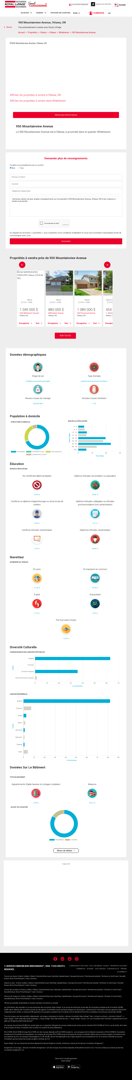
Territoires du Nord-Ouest (110, 976)
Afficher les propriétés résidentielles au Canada (19, 1003)
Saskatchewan (64, 976)
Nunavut (34, 978)
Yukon (27, 978)
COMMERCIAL (81, 969)
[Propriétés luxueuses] (101, 4)
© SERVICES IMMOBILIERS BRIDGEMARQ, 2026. (27, 966)
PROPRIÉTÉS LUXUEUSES (118, 966)
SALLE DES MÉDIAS (96, 966)
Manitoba (55, 976)
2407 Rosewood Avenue (86, 313)
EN (109, 13)
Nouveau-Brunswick (77, 976)
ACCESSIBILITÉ (122, 972)
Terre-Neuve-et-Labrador (92, 976)
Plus (75, 13)
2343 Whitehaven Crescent (29, 313)
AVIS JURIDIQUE (100, 969)
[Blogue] (120, 5)
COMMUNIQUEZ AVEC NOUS (78, 966)
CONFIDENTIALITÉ (113, 969)
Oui (21, 168)
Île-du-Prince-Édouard (17, 978)
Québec (26, 976)
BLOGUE (106, 966)
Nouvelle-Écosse (9, 992)
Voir (37, 323)
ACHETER (25, 13)
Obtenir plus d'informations (66, 115)
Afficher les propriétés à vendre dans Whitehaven (38, 100)
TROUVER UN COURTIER (60, 13)
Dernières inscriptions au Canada (47, 1003)
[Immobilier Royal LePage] (25, 4)
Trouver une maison (10, 976)
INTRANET (90, 969)
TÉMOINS (123, 969)
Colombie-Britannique (43, 976)
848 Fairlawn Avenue (56, 313)
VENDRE (39, 13)
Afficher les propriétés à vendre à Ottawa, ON (35, 95)
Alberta (32, 976)
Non (13, 168)
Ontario (20, 976)
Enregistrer (24, 323)
